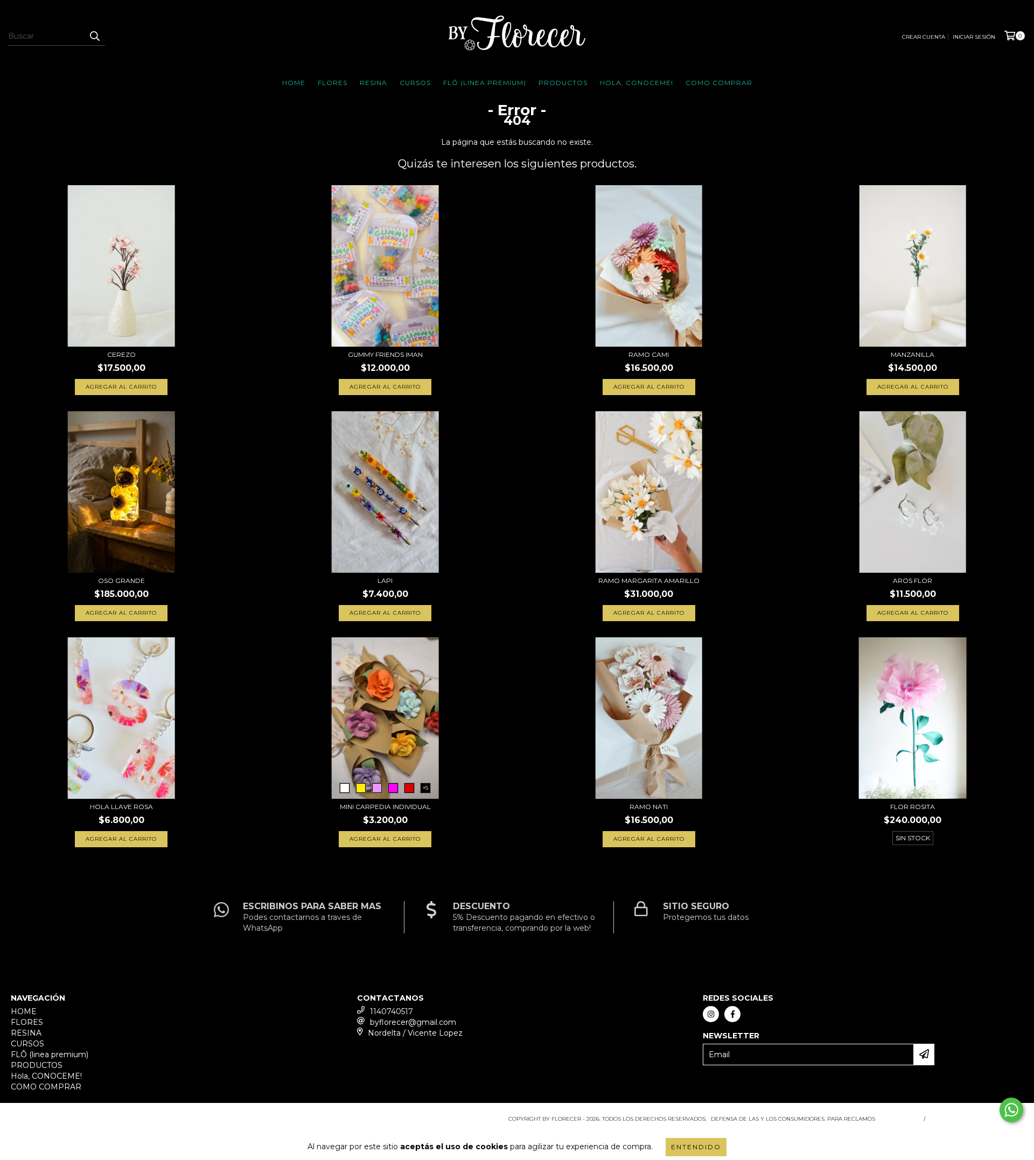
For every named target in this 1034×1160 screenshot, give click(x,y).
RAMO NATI (649, 807)
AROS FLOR (912, 581)
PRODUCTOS (563, 83)
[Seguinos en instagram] (711, 1014)
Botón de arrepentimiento (976, 1118)
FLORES (332, 83)
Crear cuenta (923, 36)
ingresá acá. (898, 1118)
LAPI (385, 581)
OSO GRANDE (121, 581)
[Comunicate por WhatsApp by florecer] (1011, 1110)
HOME (293, 83)
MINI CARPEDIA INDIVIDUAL (385, 807)
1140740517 (391, 1011)
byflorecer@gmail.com (413, 1022)
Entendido (696, 1147)
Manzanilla (912, 354)
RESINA (373, 83)
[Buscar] (94, 36)
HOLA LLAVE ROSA (121, 807)
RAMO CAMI (648, 354)
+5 (425, 787)
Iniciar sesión (974, 36)
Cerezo (121, 354)
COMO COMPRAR (719, 83)
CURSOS (415, 83)
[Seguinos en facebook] (732, 1014)
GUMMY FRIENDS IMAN (385, 354)
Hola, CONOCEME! (636, 83)
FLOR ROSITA (912, 807)
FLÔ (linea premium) (484, 83)
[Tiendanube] (58, 1122)
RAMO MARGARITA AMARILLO (649, 581)
